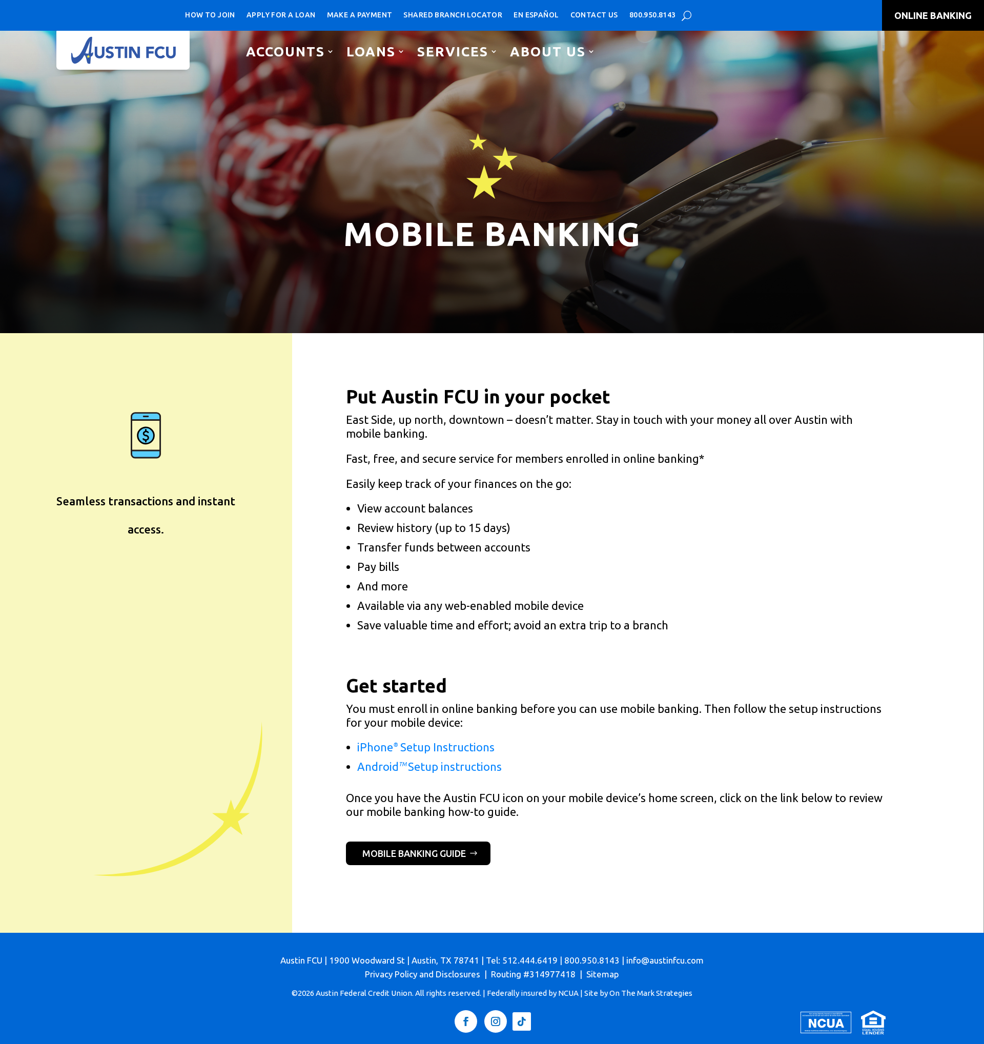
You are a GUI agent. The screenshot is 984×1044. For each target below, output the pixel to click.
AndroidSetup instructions (429, 766)
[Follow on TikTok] (521, 1021)
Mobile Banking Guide (414, 853)
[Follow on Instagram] (495, 1021)
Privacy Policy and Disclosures (422, 974)
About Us (548, 51)
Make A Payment (360, 15)
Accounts (285, 51)
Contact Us (594, 15)
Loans (371, 51)
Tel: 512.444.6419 (522, 960)
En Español (536, 15)
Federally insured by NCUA (533, 993)
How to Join (210, 15)
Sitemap (602, 974)
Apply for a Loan (281, 15)
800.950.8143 (652, 15)
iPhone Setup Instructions (426, 747)
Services (452, 51)
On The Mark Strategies (650, 993)
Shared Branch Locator (452, 15)
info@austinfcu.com (665, 960)
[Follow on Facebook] (466, 1021)
